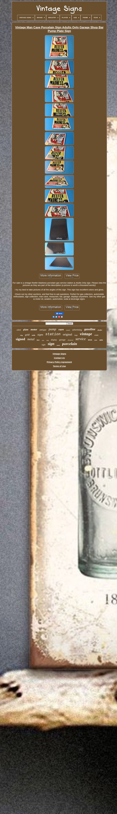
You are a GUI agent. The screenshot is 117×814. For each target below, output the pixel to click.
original (67, 334)
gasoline (89, 329)
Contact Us (59, 358)
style (43, 340)
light (43, 345)
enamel (68, 330)
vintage (86, 334)
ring (21, 335)
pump (52, 329)
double (58, 345)
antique (42, 329)
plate (25, 329)
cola (47, 340)
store (95, 340)
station (53, 334)
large (76, 335)
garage (62, 339)
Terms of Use (59, 366)
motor (34, 329)
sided (19, 330)
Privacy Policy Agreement (59, 362)
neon (90, 340)
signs (40, 334)
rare (61, 329)
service (81, 339)
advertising (77, 330)
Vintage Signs (59, 354)
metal (31, 339)
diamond (70, 340)
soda (33, 335)
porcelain (69, 344)
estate (96, 335)
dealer (100, 330)
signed (20, 339)
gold (27, 334)
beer (38, 340)
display (54, 340)
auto (101, 340)
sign (51, 344)
